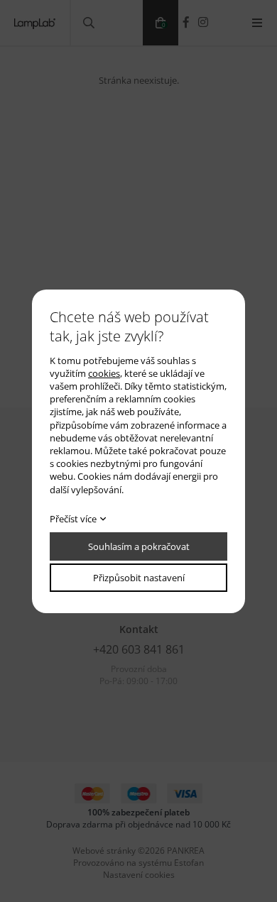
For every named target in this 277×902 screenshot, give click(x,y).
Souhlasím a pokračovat (139, 546)
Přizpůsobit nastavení (139, 577)
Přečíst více (73, 518)
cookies (104, 373)
